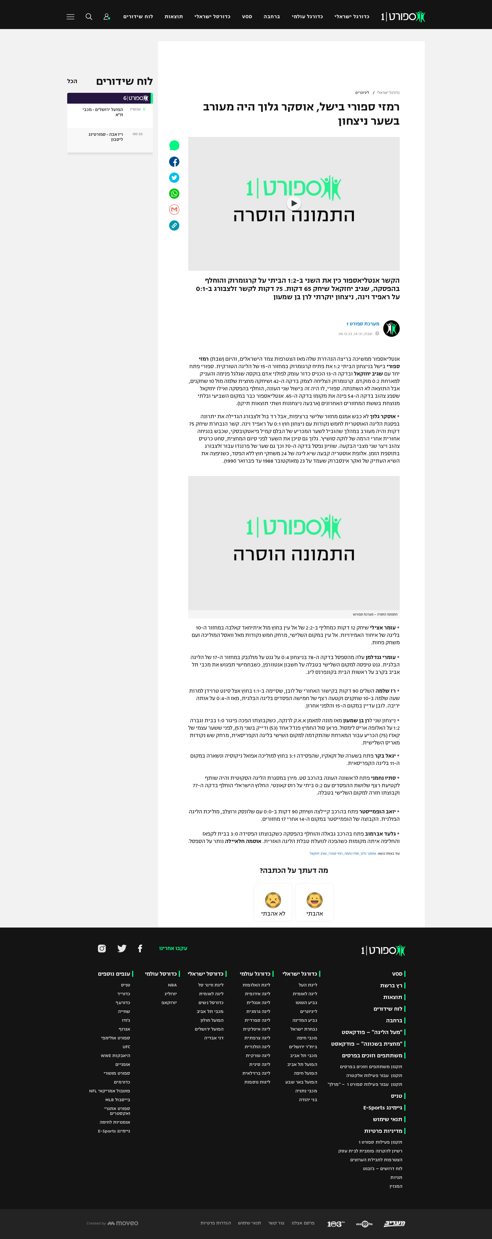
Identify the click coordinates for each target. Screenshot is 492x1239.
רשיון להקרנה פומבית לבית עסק (370, 1150)
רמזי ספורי (336, 853)
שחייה (124, 1011)
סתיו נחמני (352, 853)
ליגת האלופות (256, 984)
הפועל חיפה (305, 1073)
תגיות (396, 1177)
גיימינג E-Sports (382, 1108)
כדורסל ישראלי (212, 16)
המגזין (396, 1186)
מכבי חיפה (307, 1037)
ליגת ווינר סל (211, 984)
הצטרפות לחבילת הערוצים (376, 1159)
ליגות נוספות (257, 1082)
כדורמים (122, 1082)
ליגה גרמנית (258, 1011)
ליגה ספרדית (257, 1020)
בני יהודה (308, 1099)
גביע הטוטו (306, 1002)
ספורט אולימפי (115, 1037)
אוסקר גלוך (368, 853)
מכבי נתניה (306, 1090)
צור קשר (275, 1222)
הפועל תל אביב (302, 1064)
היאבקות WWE (115, 1055)
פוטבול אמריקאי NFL (109, 1090)
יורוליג (171, 993)
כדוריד (123, 993)
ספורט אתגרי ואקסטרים (117, 1111)
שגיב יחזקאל (318, 853)
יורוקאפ (169, 1002)
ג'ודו (126, 1020)
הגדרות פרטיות (215, 1222)
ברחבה (272, 16)
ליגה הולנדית (257, 1046)
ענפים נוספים (114, 974)
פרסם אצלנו (302, 1222)
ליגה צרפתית (257, 1037)
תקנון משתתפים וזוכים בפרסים (371, 1066)
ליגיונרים (362, 93)
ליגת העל (308, 984)
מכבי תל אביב (303, 1055)
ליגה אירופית (257, 993)
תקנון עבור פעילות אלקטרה (374, 1075)
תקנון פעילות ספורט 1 (380, 1142)
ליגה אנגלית (258, 1002)
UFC (126, 1046)
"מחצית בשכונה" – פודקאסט (366, 1044)
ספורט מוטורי (117, 1073)
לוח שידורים (138, 16)
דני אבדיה (214, 1037)
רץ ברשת (391, 985)
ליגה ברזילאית (256, 1073)
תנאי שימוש (387, 1119)
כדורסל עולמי (161, 974)
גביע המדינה (304, 1020)
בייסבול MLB (117, 1099)
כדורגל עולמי (307, 16)
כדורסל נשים (211, 1002)
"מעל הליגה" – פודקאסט (372, 1032)
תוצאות (174, 16)
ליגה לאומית (305, 993)
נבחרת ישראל (303, 1029)
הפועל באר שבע (301, 1082)
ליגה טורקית (258, 1055)
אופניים (122, 1064)
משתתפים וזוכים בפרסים (372, 1056)
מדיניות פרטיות (383, 1131)
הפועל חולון (212, 1020)
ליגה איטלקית (256, 1029)
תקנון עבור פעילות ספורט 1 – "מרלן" (365, 1084)
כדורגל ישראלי (352, 16)
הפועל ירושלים (209, 1029)
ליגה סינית (259, 1064)
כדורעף (123, 1002)
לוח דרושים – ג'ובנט (382, 1168)
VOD (247, 16)
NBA (172, 984)
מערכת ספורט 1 (363, 324)
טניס (396, 1096)
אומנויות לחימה (115, 1122)
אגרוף (124, 1029)
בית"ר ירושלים (303, 1046)
